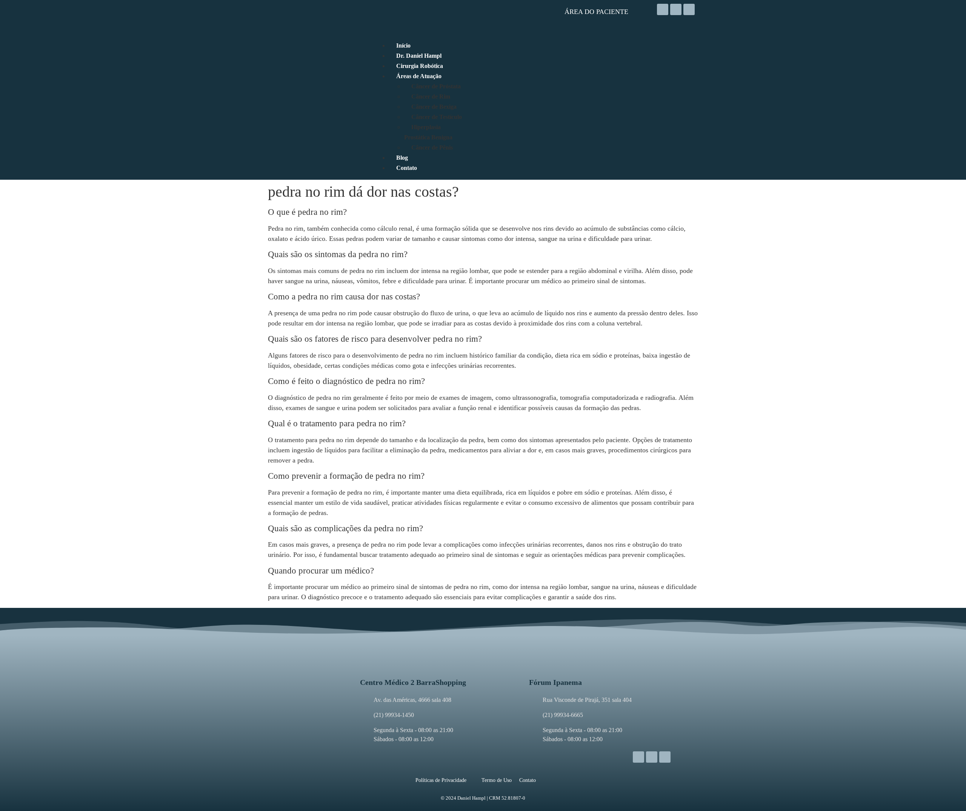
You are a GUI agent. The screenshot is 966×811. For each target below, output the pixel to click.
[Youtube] (689, 9)
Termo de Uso (496, 780)
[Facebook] (675, 9)
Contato (527, 780)
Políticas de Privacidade (440, 780)
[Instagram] (662, 9)
